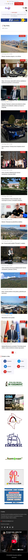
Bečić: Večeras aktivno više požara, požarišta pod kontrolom (14, 292)
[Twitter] (6, 4)
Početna (6, 28)
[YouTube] (10, 4)
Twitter (22, 361)
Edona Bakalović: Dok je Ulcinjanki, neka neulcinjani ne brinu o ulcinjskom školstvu (12, 199)
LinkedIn (9, 366)
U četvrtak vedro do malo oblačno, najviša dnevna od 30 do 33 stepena (14, 15)
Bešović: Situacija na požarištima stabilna (12, 222)
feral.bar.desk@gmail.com (7, 521)
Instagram (9, 371)
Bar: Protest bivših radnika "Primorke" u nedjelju (13, 243)
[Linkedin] (8, 4)
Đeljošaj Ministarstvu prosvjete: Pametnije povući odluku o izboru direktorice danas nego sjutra (14, 347)
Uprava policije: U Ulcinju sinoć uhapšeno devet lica (13, 147)
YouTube (22, 366)
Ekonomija (22, 35)
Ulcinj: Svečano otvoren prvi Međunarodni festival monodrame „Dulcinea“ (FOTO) (14, 268)
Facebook (9, 361)
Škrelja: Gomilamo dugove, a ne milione (11, 56)
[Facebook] (5, 4)
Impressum (14, 557)
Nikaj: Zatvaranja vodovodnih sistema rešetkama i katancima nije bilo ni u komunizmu (14, 82)
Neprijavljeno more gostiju (8, 317)
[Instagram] (12, 4)
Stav (23, 178)
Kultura (22, 152)
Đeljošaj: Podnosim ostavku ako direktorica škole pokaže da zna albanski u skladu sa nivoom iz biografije (14, 105)
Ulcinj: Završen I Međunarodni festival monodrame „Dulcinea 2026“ (11, 173)
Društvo (22, 60)
